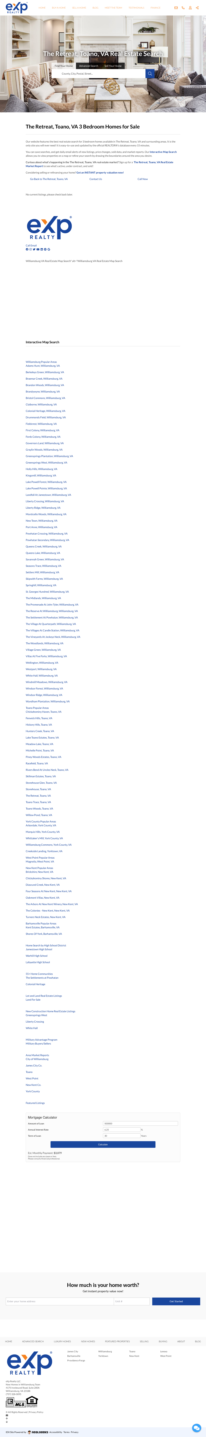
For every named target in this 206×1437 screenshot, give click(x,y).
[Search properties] (149, 73)
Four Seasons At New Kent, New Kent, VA (49, 891)
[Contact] (7, 1415)
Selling (144, 1341)
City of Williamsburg (37, 1058)
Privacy (74, 1432)
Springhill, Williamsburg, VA (41, 585)
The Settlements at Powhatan (42, 977)
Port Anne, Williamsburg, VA (41, 527)
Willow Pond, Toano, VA (39, 814)
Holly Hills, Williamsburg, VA (41, 468)
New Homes (88, 1341)
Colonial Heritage (35, 984)
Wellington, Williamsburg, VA (42, 662)
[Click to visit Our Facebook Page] (27, 249)
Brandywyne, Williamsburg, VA (43, 391)
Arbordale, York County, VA (41, 825)
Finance (155, 7)
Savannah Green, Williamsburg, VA (45, 559)
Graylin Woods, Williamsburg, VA (44, 449)
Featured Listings (35, 1102)
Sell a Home (79, 7)
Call (28, 245)
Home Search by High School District (46, 945)
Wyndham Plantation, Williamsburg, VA (48, 701)
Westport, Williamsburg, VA (41, 669)
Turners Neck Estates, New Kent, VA (46, 916)
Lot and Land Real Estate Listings (44, 995)
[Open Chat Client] (196, 1428)
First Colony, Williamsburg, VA (42, 430)
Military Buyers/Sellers (38, 1043)
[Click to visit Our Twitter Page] (34, 249)
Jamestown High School (39, 949)
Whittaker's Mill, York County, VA (44, 838)
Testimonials (136, 7)
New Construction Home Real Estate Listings (50, 1011)
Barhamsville (73, 1356)
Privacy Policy (36, 1412)
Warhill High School (36, 955)
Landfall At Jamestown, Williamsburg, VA (48, 494)
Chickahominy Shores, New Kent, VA (46, 878)
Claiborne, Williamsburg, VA (41, 404)
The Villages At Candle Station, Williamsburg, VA (52, 630)
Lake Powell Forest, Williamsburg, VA (46, 481)
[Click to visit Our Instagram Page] (30, 249)
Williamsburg (105, 1351)
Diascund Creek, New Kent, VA (43, 884)
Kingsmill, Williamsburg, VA (41, 475)
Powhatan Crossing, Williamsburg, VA (47, 533)
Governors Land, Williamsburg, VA (45, 443)
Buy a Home (59, 7)
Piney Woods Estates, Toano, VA (43, 756)
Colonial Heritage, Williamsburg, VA (45, 410)
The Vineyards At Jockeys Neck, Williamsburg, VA (53, 636)
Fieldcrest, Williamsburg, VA (41, 423)
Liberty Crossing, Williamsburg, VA (45, 501)
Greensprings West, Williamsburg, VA (46, 462)
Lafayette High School (38, 962)
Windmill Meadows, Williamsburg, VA (46, 681)
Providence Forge (76, 1360)
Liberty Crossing (35, 1021)
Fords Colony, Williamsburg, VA (43, 436)
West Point (32, 1078)
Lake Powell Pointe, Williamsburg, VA (46, 488)
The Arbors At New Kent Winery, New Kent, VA (52, 904)
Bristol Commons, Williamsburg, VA (45, 397)
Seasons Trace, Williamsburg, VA (43, 565)
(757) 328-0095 (13, 1394)
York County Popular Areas (41, 821)
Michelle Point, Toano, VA (40, 750)
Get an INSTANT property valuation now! (100, 172)
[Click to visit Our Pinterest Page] (45, 249)
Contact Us (95, 178)
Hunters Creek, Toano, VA (40, 731)
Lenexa (163, 1351)
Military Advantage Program (41, 1039)
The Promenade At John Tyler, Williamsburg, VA (52, 604)
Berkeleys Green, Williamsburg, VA (45, 372)
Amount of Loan (36, 1123)
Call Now (143, 178)
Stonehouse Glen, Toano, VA (41, 782)
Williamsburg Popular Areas (41, 361)
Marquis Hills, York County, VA (43, 831)
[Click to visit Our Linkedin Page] (42, 249)
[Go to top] (7, 1418)
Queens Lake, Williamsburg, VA (43, 552)
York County (33, 1091)
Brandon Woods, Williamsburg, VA (45, 385)
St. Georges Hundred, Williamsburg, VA (47, 591)
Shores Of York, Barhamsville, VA (44, 933)
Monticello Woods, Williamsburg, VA (46, 514)
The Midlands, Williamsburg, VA (43, 598)
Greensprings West (36, 1015)
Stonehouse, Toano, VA (38, 789)
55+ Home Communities (39, 973)
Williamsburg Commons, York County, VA (49, 844)
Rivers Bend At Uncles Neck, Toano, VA (47, 769)
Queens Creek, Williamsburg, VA (44, 546)
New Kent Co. (33, 1084)
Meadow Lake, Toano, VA (39, 743)
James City (72, 1351)
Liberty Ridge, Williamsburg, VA (43, 507)
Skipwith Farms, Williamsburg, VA (44, 578)
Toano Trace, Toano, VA (38, 802)
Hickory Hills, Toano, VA (39, 724)
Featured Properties (117, 1341)
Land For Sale (33, 999)
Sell (113, 65)
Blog (95, 7)
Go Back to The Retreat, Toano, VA (49, 178)
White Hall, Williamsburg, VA (42, 675)
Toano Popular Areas (37, 707)
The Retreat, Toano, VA (38, 795)
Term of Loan (34, 1135)
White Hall (32, 1027)
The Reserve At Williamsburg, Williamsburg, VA (52, 610)
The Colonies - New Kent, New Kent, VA (48, 910)
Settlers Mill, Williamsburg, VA (42, 572)
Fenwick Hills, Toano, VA (39, 718)
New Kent (134, 1356)
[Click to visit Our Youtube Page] (38, 249)
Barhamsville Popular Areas (41, 923)
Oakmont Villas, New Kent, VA (42, 897)
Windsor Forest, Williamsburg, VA (44, 688)
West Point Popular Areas (40, 857)
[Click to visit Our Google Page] (49, 249)
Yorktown (103, 1356)
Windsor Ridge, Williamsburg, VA (44, 694)
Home (42, 7)
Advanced (88, 65)
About (181, 1341)
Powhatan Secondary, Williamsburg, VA (47, 539)
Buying (163, 1341)
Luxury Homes (62, 1341)
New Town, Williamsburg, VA (41, 520)
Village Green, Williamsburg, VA (43, 649)
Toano (29, 1071)
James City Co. (34, 1065)
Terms (66, 1432)
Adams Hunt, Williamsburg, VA (43, 365)
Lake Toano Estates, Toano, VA (42, 737)
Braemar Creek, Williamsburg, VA (44, 378)
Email (34, 245)
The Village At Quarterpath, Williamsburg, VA (51, 623)
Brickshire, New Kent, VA (39, 871)
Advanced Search (33, 1341)
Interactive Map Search (163, 151)
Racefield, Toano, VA (37, 763)
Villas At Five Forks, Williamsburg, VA (46, 656)
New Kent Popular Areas (39, 867)
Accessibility (55, 1432)
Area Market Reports (37, 1055)
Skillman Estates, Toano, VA (41, 776)
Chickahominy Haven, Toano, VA (43, 711)
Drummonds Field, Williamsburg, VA (46, 417)
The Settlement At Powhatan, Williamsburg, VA (52, 617)
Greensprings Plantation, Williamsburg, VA (49, 456)
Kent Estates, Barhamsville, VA (43, 927)
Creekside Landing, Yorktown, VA (44, 851)
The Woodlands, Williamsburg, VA (44, 643)
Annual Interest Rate (38, 1129)
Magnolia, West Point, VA (40, 861)
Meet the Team (113, 7)
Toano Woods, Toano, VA (39, 808)
